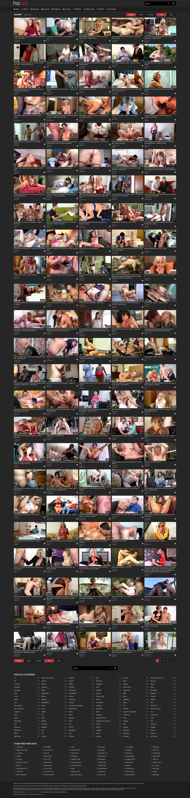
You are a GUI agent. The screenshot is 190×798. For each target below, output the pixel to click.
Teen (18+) (153, 705)
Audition (17, 712)
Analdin (114, 334)
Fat (70, 724)
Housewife (99, 702)
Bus (43, 730)
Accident (17, 684)
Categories (55, 9)
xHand (48, 40)
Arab (15, 696)
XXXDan (81, 41)
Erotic (71, 721)
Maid (124, 681)
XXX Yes (155, 759)
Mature (125, 684)
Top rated (45, 9)
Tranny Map (129, 747)
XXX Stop (156, 747)
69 (15, 681)
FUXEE (19, 756)
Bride (43, 718)
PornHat (114, 66)
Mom (125, 696)
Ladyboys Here (130, 759)
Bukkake (44, 727)
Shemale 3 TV (102, 753)
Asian (16, 699)
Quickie (125, 727)
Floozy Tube (48, 768)
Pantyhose (126, 715)
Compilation (73, 693)
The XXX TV (75, 753)
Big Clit (44, 684)
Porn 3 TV (47, 759)
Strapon (153, 696)
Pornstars (66, 9)
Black (43, 690)
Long (171, 14)
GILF (97, 678)
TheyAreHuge (50, 493)
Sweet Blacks (102, 768)
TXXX (15, 227)
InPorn (15, 493)
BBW (15, 733)
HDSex (146, 173)
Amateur (17, 687)
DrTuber (114, 413)
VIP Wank (77, 9)
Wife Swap (153, 736)
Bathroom (17, 730)
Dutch (71, 712)
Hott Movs (101, 771)
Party (125, 718)
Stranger (153, 693)
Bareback (17, 727)
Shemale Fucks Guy (156, 678)
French (71, 727)
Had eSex (156, 768)
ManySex (49, 199)
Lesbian (98, 736)
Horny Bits (128, 753)
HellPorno (114, 41)
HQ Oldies (128, 750)
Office (125, 702)
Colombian (72, 690)
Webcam (153, 733)
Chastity (71, 687)
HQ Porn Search (49, 775)
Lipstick (125, 678)
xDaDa (155, 771)
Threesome (154, 715)
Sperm (152, 684)
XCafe (48, 227)
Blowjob (44, 699)
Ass (15, 702)
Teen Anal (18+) (155, 709)
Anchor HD (156, 756)
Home (16, 9)
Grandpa (98, 690)
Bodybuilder (45, 702)
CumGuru (20, 747)
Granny (98, 693)
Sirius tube (101, 747)
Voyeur (152, 730)
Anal (15, 693)
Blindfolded (45, 693)
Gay (70, 733)
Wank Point (102, 762)
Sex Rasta (101, 750)
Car (43, 733)
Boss (43, 709)
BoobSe (16, 334)
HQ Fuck (20, 3)
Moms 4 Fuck (129, 771)
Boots (44, 705)
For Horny (156, 765)
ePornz (19, 765)
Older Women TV (22, 768)
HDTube (81, 629)
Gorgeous (99, 684)
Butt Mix (100, 9)
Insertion (99, 705)
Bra (43, 715)
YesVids (146, 575)
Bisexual (44, 687)
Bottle (43, 712)
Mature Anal (127, 687)
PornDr (114, 225)
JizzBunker (17, 41)
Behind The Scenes (48, 678)
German (71, 736)
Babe (16, 718)
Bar (15, 724)
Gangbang (72, 730)
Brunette (44, 724)
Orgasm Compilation (130, 712)
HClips (146, 414)
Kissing (98, 724)
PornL (146, 388)
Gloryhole (99, 681)
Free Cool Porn (49, 771)
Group (98, 699)
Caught (71, 681)
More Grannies (21, 775)
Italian (98, 712)
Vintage (152, 727)
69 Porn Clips (129, 768)
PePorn (16, 307)
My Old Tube (102, 765)
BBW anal (17, 736)
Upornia (49, 146)
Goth (97, 687)
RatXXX (113, 146)
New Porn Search (22, 762)
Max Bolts (156, 775)
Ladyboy (98, 730)
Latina (98, 733)
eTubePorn (74, 756)
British (44, 721)
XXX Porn (156, 750)
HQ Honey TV (102, 756)
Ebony (71, 715)
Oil (124, 705)
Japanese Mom (101, 718)
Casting (44, 736)
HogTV (146, 493)
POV (124, 724)
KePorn (81, 120)
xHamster (81, 145)
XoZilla (81, 546)
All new (24, 9)
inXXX (146, 146)
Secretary (126, 733)
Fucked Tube (157, 762)
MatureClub (82, 68)
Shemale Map (129, 756)
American (17, 690)
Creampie (72, 699)
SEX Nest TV (48, 756)
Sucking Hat (156, 753)
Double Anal (72, 709)
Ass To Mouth (19, 709)
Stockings (153, 690)
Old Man (125, 709)
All (161, 14)
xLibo (73, 747)
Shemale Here (75, 750)
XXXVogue (82, 252)
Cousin (71, 696)
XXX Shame (129, 762)
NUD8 (73, 768)
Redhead (126, 730)
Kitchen (98, 727)
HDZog (16, 94)
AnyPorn (146, 41)
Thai (151, 712)
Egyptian (71, 718)
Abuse (43, 794)
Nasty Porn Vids (22, 750)
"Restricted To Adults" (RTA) (33, 792)
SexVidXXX (114, 94)
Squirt (152, 687)
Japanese (99, 715)
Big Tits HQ (101, 775)
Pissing (125, 721)
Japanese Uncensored (103, 721)
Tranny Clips (111, 9)
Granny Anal (100, 696)
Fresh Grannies (76, 762)
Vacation (153, 724)
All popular (34, 9)
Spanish (153, 681)
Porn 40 (46, 753)
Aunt (15, 715)
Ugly (151, 721)
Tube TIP (19, 771)
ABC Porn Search (76, 775)
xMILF (48, 66)
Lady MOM (47, 747)
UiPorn (81, 92)
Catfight (71, 678)
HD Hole (19, 759)
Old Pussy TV (75, 771)
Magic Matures (130, 775)
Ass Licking (18, 705)
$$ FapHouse (17, 120)
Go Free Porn (48, 750)
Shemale (126, 736)
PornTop (81, 414)
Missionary (126, 690)
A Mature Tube (89, 9)
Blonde (44, 696)
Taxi (151, 702)
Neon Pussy (48, 762)
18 (15, 678)
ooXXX (146, 629)
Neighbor (126, 699)
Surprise (153, 699)
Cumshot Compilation (76, 705)
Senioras (16, 145)
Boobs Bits (101, 759)
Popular (131, 14)
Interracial (99, 709)
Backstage (17, 721)
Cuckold (71, 702)
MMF (124, 693)
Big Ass (44, 681)
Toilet (152, 718)
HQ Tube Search (76, 765)
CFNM (71, 684)
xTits (80, 201)
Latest (141, 14)
